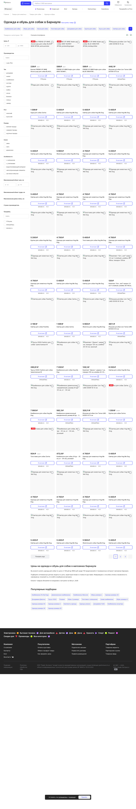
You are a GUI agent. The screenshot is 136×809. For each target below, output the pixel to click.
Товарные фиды (111, 654)
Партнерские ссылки (113, 651)
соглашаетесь (63, 797)
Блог (5, 654)
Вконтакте (7, 657)
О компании (8, 647)
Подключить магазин (79, 647)
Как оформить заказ (44, 654)
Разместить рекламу (79, 651)
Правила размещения (79, 654)
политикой (72, 797)
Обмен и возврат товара (46, 651)
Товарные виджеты (112, 647)
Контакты (7, 651)
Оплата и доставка (44, 647)
